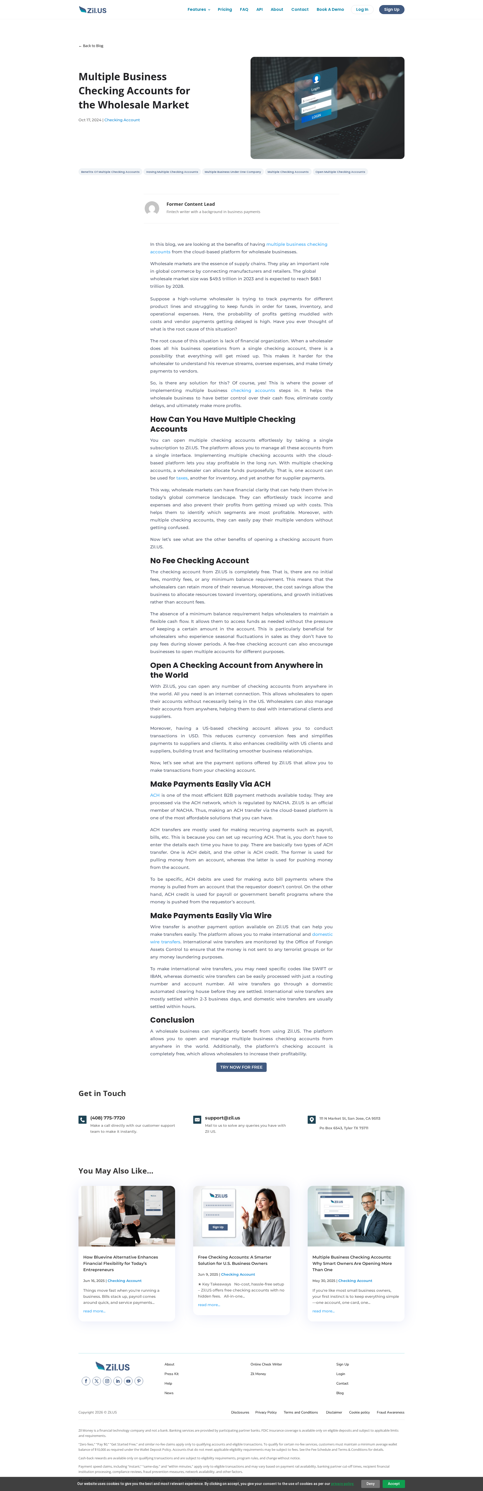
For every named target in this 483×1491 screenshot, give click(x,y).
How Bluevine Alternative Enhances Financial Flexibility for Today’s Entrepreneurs (120, 1263)
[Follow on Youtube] (128, 1381)
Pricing (225, 9)
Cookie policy (359, 1412)
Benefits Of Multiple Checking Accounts (110, 172)
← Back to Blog (90, 45)
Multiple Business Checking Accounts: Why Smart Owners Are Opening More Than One (352, 1263)
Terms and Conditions (301, 1412)
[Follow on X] (96, 1381)
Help (168, 1383)
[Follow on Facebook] (86, 1381)
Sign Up (391, 9)
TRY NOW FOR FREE (241, 1067)
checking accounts (253, 390)
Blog (340, 1393)
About (277, 9)
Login (340, 1374)
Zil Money (258, 1374)
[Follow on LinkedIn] (117, 1381)
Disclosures (240, 1412)
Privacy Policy (266, 1412)
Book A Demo (330, 9)
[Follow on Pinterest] (139, 1381)
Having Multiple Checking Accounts (172, 172)
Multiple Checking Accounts (288, 172)
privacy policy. (342, 1484)
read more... (94, 1311)
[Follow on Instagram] (107, 1381)
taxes (182, 477)
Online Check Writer (266, 1364)
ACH (155, 795)
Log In (362, 9)
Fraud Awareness (391, 1412)
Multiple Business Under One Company (233, 172)
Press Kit (172, 1374)
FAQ (244, 9)
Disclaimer (334, 1412)
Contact (300, 9)
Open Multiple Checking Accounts (340, 172)
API (259, 9)
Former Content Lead (191, 204)
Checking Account (122, 119)
